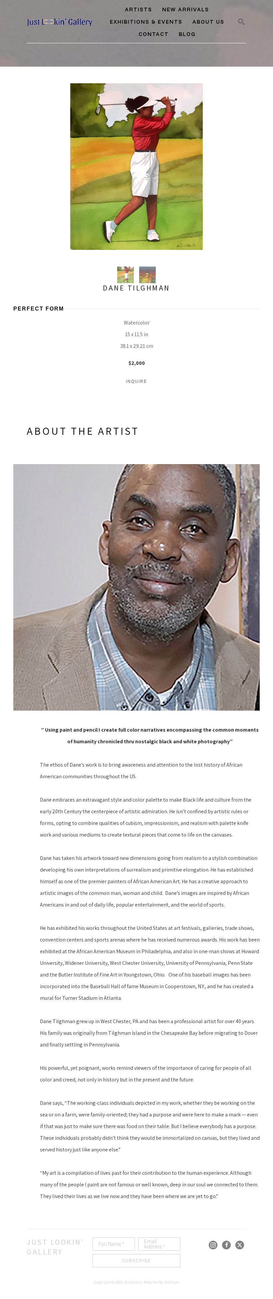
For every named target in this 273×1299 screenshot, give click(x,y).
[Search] (241, 21)
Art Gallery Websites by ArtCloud (152, 1282)
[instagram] (213, 1245)
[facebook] (226, 1245)
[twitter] (239, 1245)
